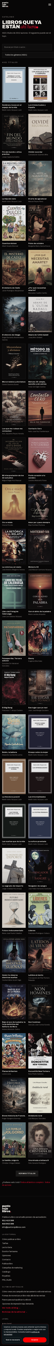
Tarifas (5, 1243)
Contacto (6, 1260)
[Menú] (49, 4)
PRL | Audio (7, 1280)
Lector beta (7, 1247)
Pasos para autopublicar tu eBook (16, 1300)
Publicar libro (7, 1264)
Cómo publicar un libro (11, 1239)
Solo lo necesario (13, 1340)
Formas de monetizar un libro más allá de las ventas (23, 1296)
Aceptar (34, 1340)
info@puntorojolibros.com (13, 1227)
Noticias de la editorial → (15, 1312)
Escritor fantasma (9, 1251)
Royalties (6, 1276)
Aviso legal (6, 1324)
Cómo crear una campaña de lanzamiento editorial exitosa (26, 1292)
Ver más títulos (27, 1173)
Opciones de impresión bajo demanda (18, 1304)
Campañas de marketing (12, 1268)
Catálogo (6, 1272)
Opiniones (6, 1256)
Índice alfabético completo (32, 1182)
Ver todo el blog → (11, 1308)
